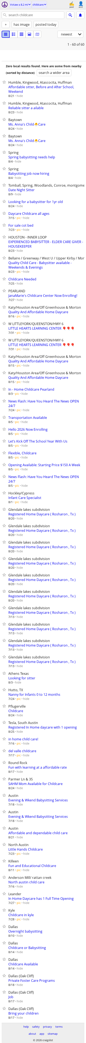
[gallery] (29, 34)
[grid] (21, 34)
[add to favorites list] (5, 81)
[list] (6, 34)
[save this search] (80, 15)
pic (19, 218)
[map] (37, 34)
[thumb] (14, 34)
